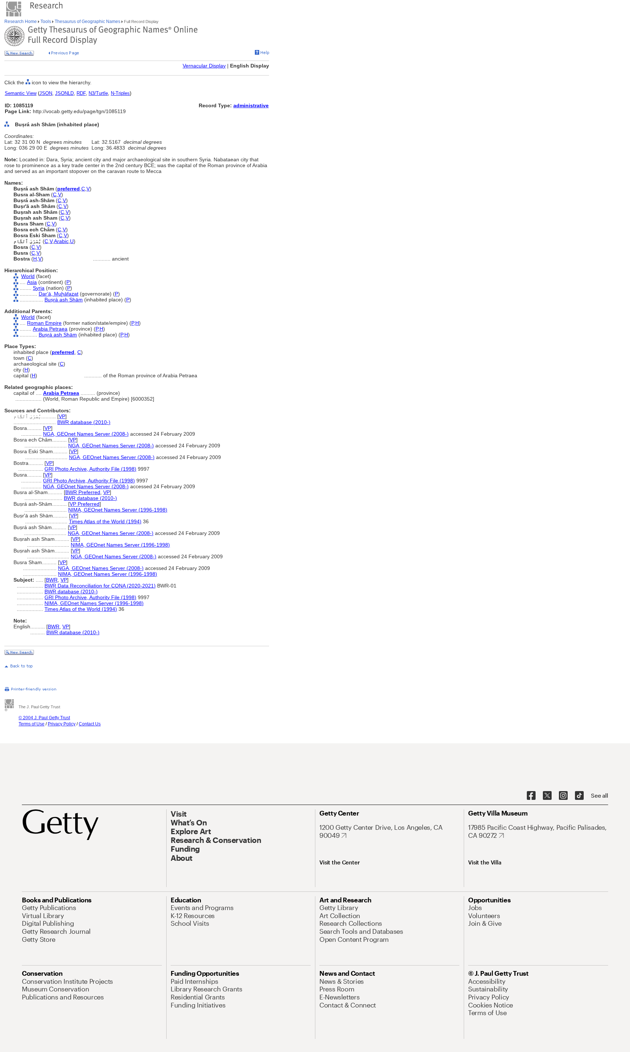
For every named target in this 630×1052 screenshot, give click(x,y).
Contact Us (90, 724)
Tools (45, 21)
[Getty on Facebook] (531, 795)
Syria (38, 288)
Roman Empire (44, 323)
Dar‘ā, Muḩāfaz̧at (58, 294)
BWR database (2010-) (83, 422)
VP (62, 416)
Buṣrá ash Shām (63, 300)
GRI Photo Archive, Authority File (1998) (90, 469)
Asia (32, 282)
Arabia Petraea (50, 329)
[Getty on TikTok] (579, 795)
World (28, 276)
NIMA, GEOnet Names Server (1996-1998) (117, 510)
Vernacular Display (204, 66)
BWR (52, 580)
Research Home (21, 21)
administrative (251, 105)
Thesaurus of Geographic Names (87, 21)
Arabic (61, 241)
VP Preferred (85, 504)
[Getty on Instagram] (563, 795)
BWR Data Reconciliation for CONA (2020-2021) (100, 586)
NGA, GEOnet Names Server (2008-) (86, 434)
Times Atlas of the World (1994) (105, 521)
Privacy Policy (61, 724)
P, (133, 323)
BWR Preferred (82, 492)
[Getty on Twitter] (547, 795)
